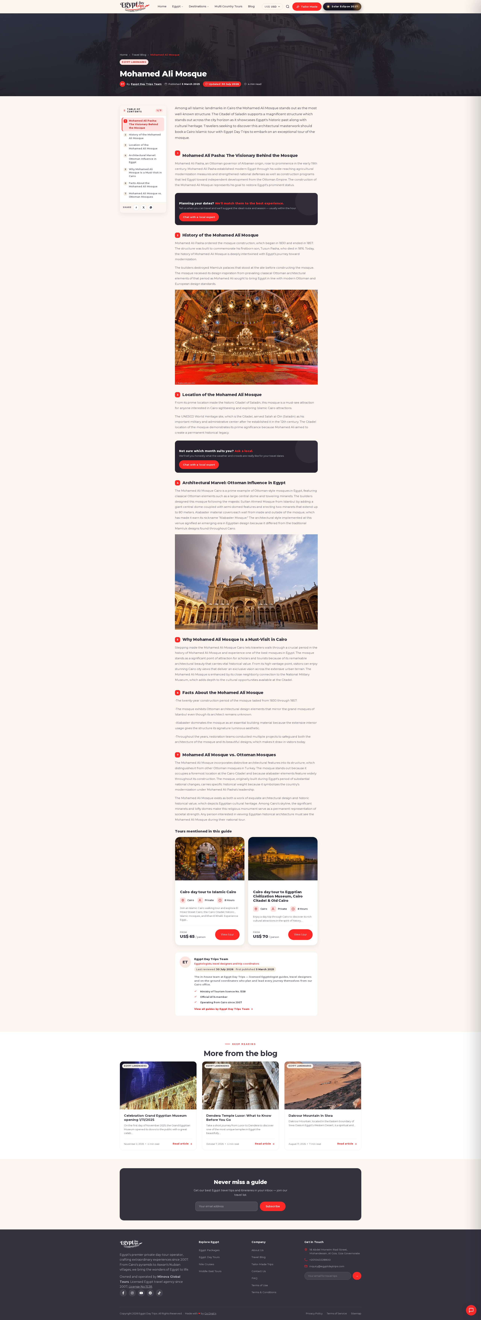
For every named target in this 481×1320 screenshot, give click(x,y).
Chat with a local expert (199, 216)
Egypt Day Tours (209, 1257)
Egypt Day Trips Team (146, 83)
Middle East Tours (210, 1271)
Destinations (197, 6)
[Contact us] (471, 1310)
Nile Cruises (206, 1264)
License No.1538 (140, 1286)
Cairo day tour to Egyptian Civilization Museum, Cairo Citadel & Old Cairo (278, 896)
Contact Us (259, 1271)
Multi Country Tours (228, 6)
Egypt (176, 6)
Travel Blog (139, 54)
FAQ (254, 1278)
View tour (227, 934)
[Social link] (123, 1293)
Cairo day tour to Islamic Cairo (208, 892)
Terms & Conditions (264, 1292)
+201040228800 (320, 1259)
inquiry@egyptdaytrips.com (326, 1266)
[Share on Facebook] (136, 207)
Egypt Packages (209, 1250)
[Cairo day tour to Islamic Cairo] (209, 858)
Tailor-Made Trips (262, 1264)
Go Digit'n (210, 1313)
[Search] (287, 6)
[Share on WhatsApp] (151, 207)
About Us (257, 1250)
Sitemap (356, 1313)
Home (162, 6)
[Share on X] (143, 207)
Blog (251, 6)
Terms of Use (260, 1285)
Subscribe (273, 1206)
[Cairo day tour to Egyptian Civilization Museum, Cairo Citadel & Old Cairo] (283, 858)
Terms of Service (337, 1313)
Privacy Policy (314, 1313)
